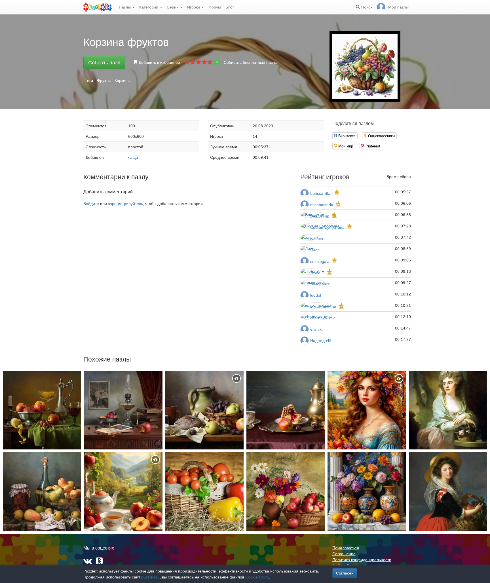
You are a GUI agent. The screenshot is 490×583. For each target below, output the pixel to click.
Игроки (194, 7)
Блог (229, 7)
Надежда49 (320, 340)
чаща (133, 157)
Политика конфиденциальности (361, 559)
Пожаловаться (345, 548)
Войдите (91, 203)
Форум (214, 7)
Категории (149, 7)
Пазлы (125, 7)
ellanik (316, 329)
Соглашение (344, 554)
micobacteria (321, 204)
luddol (315, 295)
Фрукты (104, 80)
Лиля (315, 250)
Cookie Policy (257, 577)
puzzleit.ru (150, 577)
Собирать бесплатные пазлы (251, 62)
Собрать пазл (104, 63)
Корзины (122, 80)
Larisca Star (321, 193)
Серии (173, 7)
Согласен (345, 573)
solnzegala (320, 261)
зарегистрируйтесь (125, 203)
